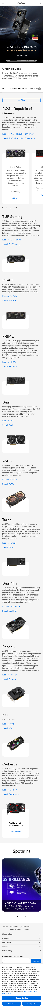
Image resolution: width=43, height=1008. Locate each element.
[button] (3, 3)
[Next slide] (39, 88)
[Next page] (28, 916)
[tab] (7, 61)
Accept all (31, 1003)
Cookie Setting (21, 998)
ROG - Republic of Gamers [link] (14, 88)
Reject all (11, 1003)
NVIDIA (16, 191)
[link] (21, 3)
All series (26, 929)
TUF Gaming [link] (36, 88)
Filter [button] (23, 100)
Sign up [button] (36, 961)
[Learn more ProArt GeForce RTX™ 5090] (21, 63)
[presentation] (15, 916)
